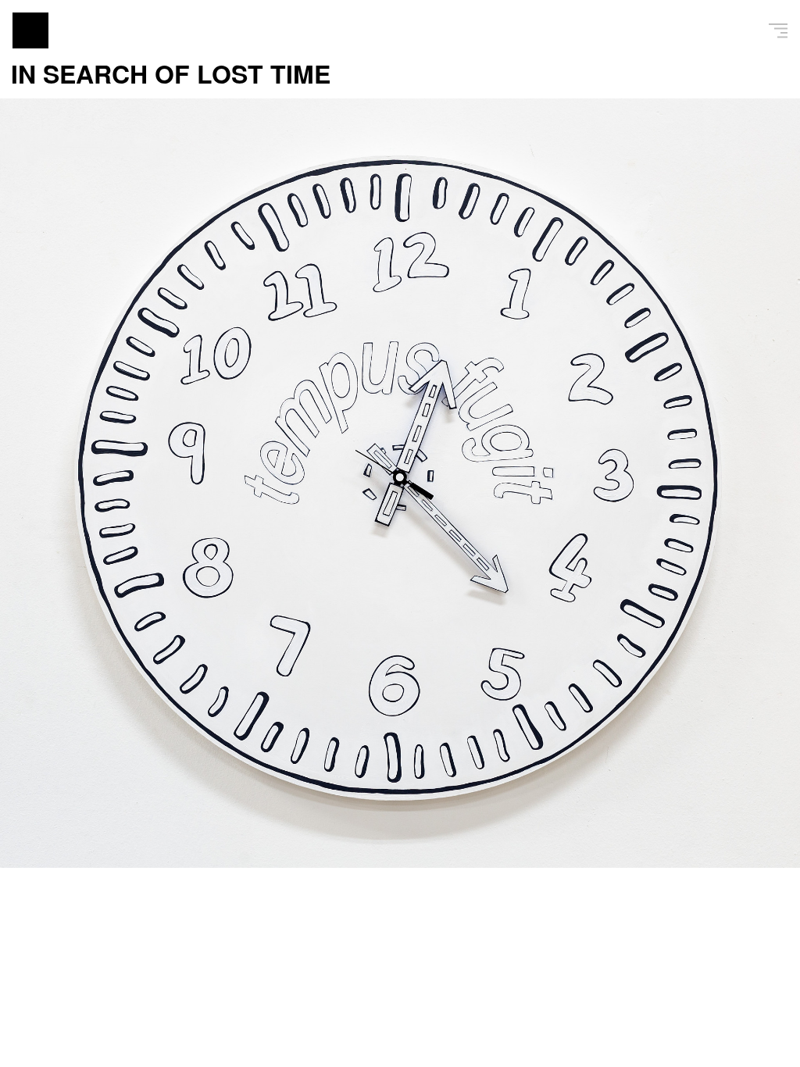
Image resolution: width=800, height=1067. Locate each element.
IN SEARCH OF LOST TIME (170, 73)
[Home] (30, 30)
